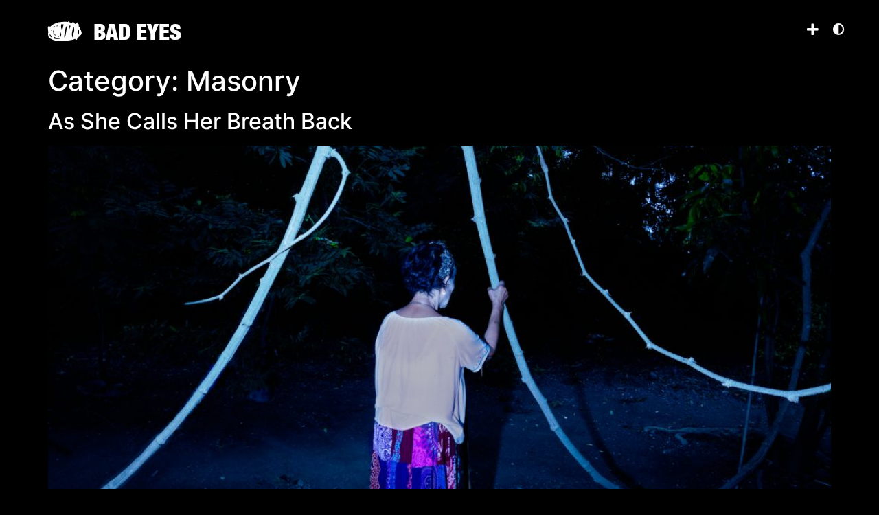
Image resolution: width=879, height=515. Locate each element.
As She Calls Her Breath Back (200, 121)
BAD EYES (137, 32)
